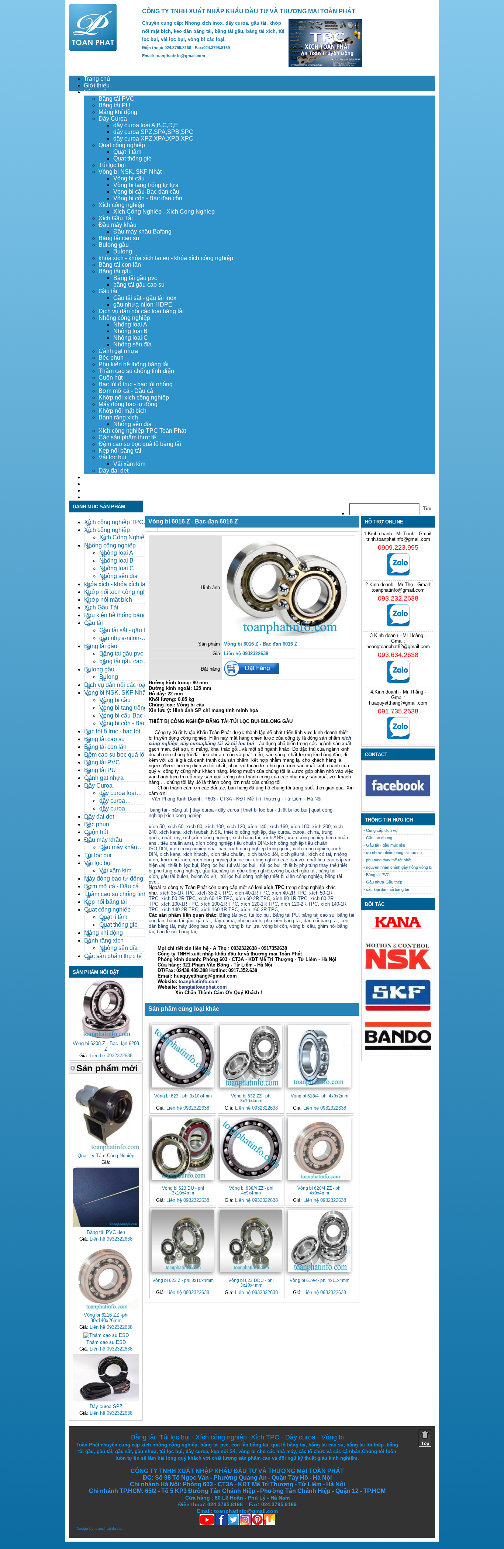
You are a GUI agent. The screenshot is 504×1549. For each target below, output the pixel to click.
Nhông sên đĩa (132, 344)
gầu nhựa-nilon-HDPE (142, 304)
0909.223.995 (398, 547)
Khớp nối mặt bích (122, 411)
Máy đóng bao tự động (128, 404)
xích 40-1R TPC (252, 893)
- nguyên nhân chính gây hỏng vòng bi (397, 867)
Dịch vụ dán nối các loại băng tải (141, 311)
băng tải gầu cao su (139, 284)
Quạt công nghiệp (122, 145)
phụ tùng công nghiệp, (177, 871)
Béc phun (111, 358)
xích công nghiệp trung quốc (259, 848)
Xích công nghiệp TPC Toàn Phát (142, 431)
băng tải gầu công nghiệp (245, 871)
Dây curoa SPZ (106, 1406)
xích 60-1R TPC (216, 898)
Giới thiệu (97, 85)
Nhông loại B (130, 331)
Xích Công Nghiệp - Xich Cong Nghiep (164, 211)
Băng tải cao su (119, 238)
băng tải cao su (317, 915)
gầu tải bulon (174, 876)
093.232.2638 (398, 598)
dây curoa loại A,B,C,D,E (145, 125)
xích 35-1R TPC (177, 893)
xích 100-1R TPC (179, 904)
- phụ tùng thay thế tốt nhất (387, 860)
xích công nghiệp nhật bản (198, 848)
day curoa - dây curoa (216, 810)
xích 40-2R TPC (289, 893)
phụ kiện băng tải (282, 920)
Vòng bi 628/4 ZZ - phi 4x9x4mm (319, 1190)
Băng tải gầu (115, 271)
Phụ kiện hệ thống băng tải (134, 364)
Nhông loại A (130, 324)
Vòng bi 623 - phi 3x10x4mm (183, 1095)
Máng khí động (118, 112)
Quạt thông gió (132, 158)
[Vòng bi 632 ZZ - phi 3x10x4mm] (251, 1056)
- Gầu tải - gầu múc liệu (384, 845)
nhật (166, 837)
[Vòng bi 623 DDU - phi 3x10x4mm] (251, 1241)
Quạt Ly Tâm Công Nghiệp (105, 1155)
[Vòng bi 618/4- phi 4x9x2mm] (319, 1056)
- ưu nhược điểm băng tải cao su (392, 852)
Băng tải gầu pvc (135, 278)
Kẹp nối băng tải (120, 450)
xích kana (169, 832)
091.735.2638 (398, 711)
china (313, 832)
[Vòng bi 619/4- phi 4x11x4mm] (319, 1241)
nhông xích (249, 920)
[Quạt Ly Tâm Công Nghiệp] (106, 1149)
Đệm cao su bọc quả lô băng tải (140, 444)
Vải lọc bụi (112, 457)
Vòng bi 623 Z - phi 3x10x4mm (183, 1280)
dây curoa (191, 743)
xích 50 (157, 826)
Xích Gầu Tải (116, 218)
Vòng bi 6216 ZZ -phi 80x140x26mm (106, 1317)
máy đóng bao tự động (202, 926)
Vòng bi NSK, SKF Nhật (130, 172)
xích (186, 837)
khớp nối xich (175, 859)
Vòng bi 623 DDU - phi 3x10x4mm (251, 1282)
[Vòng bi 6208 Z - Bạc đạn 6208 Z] (106, 1037)
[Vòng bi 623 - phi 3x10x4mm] (183, 1056)
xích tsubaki (196, 832)
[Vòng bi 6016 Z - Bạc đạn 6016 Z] (288, 634)
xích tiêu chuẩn (227, 854)
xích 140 (257, 826)
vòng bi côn (274, 926)
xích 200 (321, 826)
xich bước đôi (262, 854)
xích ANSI (274, 837)
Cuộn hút (110, 377)
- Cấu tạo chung (377, 838)
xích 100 (214, 826)
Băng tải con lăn (120, 265)
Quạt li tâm (127, 152)
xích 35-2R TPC (214, 893)
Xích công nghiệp (121, 205)
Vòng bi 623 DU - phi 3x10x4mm (183, 1190)
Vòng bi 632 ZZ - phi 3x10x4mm (251, 1098)
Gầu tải (108, 291)
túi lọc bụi (241, 743)
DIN (163, 848)
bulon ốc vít (203, 876)
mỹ (177, 837)
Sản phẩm (97, 92)
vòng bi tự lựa (244, 926)
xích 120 (236, 826)
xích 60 (175, 826)
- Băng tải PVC (376, 874)
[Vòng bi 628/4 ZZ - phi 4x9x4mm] (319, 1148)
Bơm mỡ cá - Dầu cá (126, 391)
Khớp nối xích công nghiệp (134, 397)
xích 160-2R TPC (259, 909)
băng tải (213, 743)
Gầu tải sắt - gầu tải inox (144, 298)
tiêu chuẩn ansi (176, 843)
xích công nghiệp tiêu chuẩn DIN (231, 843)
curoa (298, 832)
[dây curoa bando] (398, 1048)
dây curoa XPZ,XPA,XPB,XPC (153, 138)
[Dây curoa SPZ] (106, 1400)
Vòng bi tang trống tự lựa (146, 185)
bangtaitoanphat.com (203, 987)
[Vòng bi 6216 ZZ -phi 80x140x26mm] (106, 1308)
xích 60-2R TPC (253, 898)
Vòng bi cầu (129, 178)
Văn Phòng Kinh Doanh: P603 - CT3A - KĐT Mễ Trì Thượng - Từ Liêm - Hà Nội (236, 799)
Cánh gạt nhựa (118, 351)
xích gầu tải (302, 871)
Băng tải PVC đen (106, 1232)
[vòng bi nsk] (398, 967)
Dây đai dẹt (113, 470)
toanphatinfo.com (109, 1528)
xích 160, (280, 826)
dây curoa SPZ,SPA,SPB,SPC (153, 132)
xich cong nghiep (183, 815)
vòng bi (281, 871)
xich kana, (171, 854)
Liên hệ (94, 497)
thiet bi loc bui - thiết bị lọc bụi (275, 810)
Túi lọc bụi (112, 165)
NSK (216, 832)
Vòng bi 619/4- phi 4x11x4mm (319, 1280)
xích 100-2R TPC (219, 904)
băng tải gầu (180, 920)
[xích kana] (398, 931)
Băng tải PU (114, 105)
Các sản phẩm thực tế (127, 437)
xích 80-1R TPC (290, 898)
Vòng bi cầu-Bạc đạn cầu (146, 192)
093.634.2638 (398, 654)
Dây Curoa (113, 118)
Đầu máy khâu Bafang (142, 231)
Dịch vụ (94, 477)
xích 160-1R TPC (219, 909)
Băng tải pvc (232, 915)
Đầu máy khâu (118, 225)
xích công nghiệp (211, 837)
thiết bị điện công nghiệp (296, 876)
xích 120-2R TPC (299, 904)
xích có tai (319, 854)
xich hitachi (195, 854)
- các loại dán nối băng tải (386, 889)
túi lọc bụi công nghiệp (245, 876)
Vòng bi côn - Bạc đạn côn (147, 198)
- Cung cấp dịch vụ (380, 830)
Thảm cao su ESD (106, 1342)
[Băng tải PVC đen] (106, 1225)
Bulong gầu (114, 245)
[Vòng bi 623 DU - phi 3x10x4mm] (183, 1148)
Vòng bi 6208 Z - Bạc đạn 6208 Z (106, 1046)
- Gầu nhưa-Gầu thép (382, 882)
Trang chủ (97, 79)
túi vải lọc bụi (241, 865)
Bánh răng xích (118, 417)
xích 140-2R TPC (179, 909)
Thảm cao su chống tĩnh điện (136, 371)
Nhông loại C (130, 338)
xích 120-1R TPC (258, 904)
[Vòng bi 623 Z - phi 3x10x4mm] (183, 1241)
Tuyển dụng (99, 484)
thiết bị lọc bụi (183, 865)
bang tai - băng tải (169, 810)
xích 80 (194, 826)
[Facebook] (398, 806)
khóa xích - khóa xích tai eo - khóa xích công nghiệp (166, 258)
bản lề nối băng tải (176, 931)
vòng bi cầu (302, 926)
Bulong (122, 251)
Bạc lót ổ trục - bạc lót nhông (136, 384)
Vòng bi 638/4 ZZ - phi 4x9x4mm (251, 1190)
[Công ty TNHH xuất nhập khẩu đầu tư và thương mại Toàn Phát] (93, 49)
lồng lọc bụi (213, 865)
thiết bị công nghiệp (245, 832)
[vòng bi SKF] (398, 1010)
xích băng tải (246, 837)
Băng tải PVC (116, 99)
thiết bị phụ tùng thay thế (309, 865)
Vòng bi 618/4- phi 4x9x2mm (319, 1095)
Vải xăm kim (129, 464)
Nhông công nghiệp (124, 318)
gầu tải (210, 871)
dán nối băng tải (321, 920)
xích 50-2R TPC (178, 898)
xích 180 (300, 826)
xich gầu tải (293, 854)
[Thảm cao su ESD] (106, 1335)
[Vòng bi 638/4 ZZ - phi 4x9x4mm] (251, 1148)
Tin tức (93, 490)
